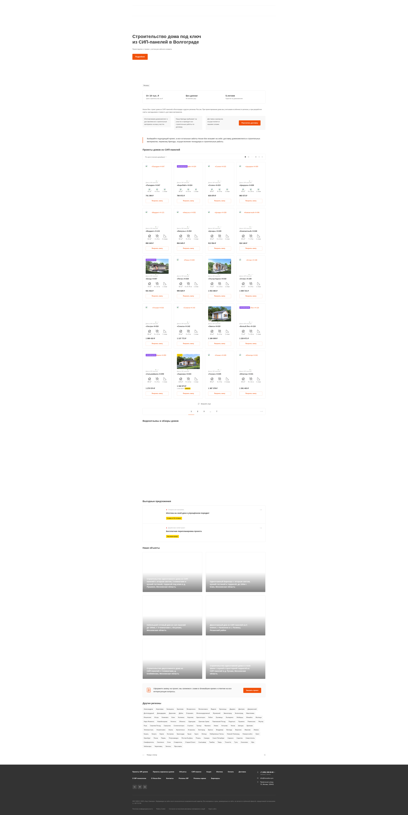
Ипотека (219, 772)
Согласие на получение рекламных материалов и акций (187, 809)
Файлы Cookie (160, 809)
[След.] (260, 411)
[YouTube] (218, 3)
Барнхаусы (215, 778)
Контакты (170, 778)
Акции (208, 772)
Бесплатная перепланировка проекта (184, 531)
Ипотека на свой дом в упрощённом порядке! (187, 513)
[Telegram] (214, 3)
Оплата (231, 772)
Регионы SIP (183, 778)
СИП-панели (196, 772)
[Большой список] (248, 156)
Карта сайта (212, 809)
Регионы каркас (200, 778)
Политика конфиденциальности (142, 809)
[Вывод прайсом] (262, 156)
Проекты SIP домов (140, 772)
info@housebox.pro (266, 778)
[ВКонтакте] (210, 3)
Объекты (182, 772)
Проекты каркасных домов (163, 772)
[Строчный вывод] (259, 156)
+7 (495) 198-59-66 (255, 3)
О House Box (156, 778)
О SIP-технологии (139, 778)
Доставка (242, 772)
